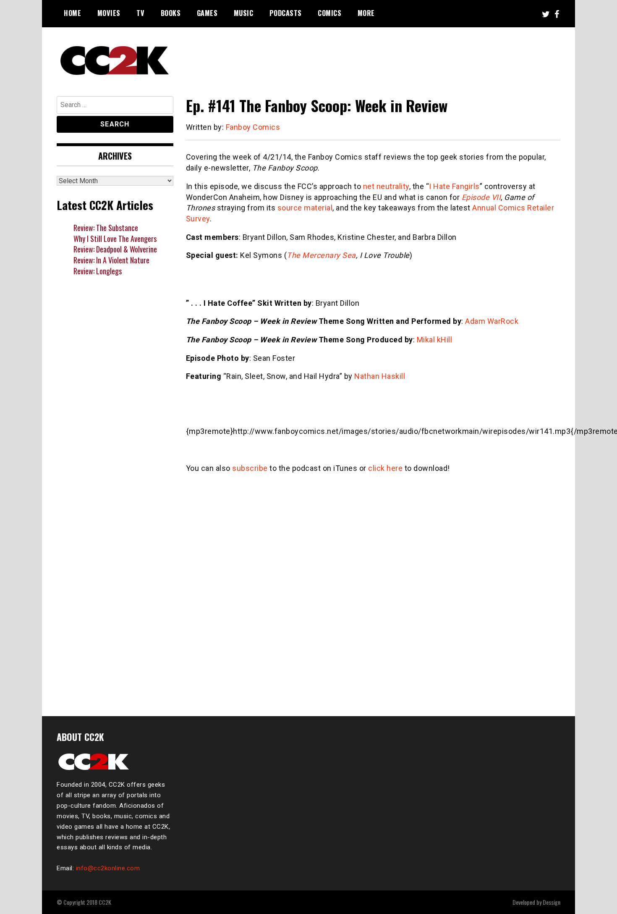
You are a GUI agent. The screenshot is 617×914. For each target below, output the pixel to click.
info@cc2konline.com (108, 868)
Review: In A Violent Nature (111, 260)
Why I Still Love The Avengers (115, 238)
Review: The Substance (105, 227)
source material (305, 207)
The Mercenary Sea (321, 255)
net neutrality (386, 186)
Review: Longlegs (97, 270)
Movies (108, 13)
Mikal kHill (434, 339)
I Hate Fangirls (454, 186)
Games (207, 13)
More (366, 13)
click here (385, 468)
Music (244, 13)
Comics (329, 13)
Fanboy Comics (253, 127)
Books (171, 13)
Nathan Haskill (379, 376)
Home (72, 13)
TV (140, 13)
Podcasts (285, 13)
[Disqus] (373, 590)
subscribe (250, 468)
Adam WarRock (491, 321)
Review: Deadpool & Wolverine (115, 249)
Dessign (551, 902)
